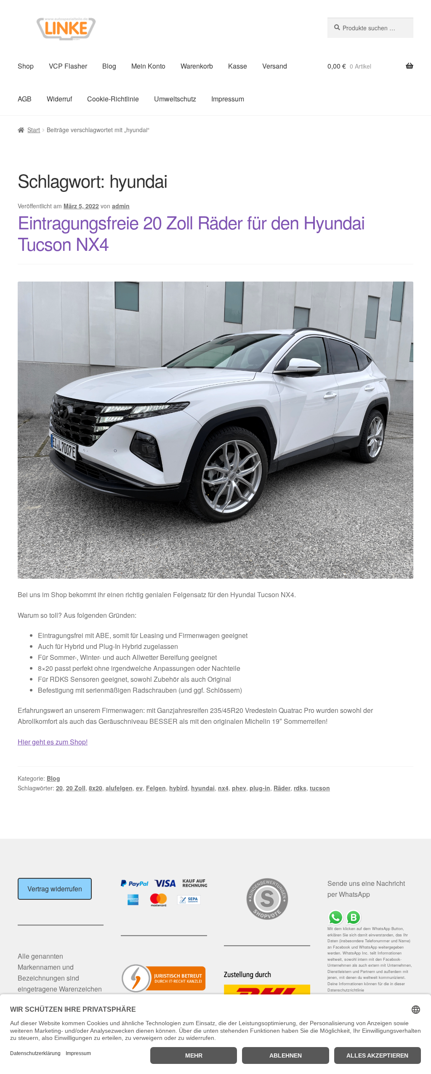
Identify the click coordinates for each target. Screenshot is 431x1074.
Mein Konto (148, 66)
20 (59, 788)
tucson (320, 788)
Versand (274, 66)
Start (33, 129)
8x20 (95, 788)
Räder (282, 788)
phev (239, 788)
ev (139, 788)
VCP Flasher (68, 66)
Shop (26, 66)
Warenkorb (197, 66)
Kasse (237, 66)
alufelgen (119, 788)
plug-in (260, 788)
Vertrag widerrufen (54, 888)
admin (121, 206)
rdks (300, 788)
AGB (25, 99)
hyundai (203, 788)
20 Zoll (75, 788)
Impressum (227, 99)
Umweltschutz (175, 99)
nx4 (223, 788)
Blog (109, 66)
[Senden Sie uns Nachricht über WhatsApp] (370, 917)
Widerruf (59, 99)
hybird (178, 788)
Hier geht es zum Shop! (53, 742)
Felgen (156, 788)
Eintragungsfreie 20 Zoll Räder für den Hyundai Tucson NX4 (191, 232)
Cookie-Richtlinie (113, 99)
